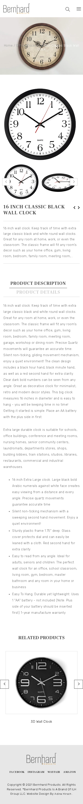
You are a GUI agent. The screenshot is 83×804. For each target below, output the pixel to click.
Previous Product (74, 207)
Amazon (69, 772)
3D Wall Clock (41, 722)
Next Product (79, 207)
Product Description (38, 283)
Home (8, 46)
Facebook (17, 772)
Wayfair (54, 772)
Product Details (38, 292)
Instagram (36, 772)
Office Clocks (26, 46)
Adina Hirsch (62, 793)
